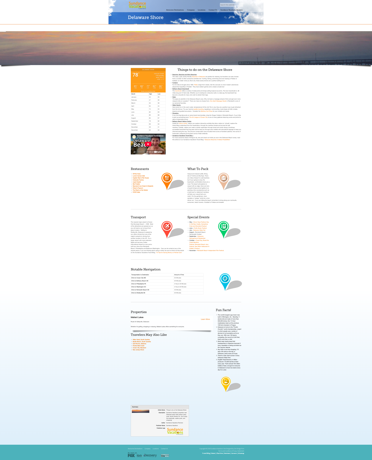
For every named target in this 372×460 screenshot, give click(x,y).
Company (147, 449)
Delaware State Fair (199, 230)
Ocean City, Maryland (139, 347)
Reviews (227, 453)
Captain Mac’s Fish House (141, 178)
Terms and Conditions (225, 451)
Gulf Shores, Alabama (139, 343)
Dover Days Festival (199, 222)
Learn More (205, 319)
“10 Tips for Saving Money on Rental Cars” (169, 252)
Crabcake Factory (138, 180)
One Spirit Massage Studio (218, 101)
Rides (196, 84)
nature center (183, 123)
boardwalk (178, 91)
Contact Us (164, 449)
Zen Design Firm (239, 448)
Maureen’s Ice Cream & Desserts (143, 186)
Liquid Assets (137, 182)
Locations (156, 449)
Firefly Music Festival (200, 228)
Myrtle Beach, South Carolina (142, 341)
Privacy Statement (238, 451)
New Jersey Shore (138, 349)
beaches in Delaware (198, 76)
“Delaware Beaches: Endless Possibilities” (217, 139)
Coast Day (199, 240)
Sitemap (241, 453)
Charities (219, 453)
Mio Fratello (136, 184)
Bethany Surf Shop (206, 111)
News (213, 453)
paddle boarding (199, 109)
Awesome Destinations (135, 449)
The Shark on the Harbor (140, 190)
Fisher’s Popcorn (138, 188)
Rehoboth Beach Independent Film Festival (210, 250)
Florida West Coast (138, 345)
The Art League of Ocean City (198, 117)
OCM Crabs (136, 192)
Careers (234, 453)
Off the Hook (136, 174)
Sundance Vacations (137, 5)
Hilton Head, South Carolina (141, 339)
